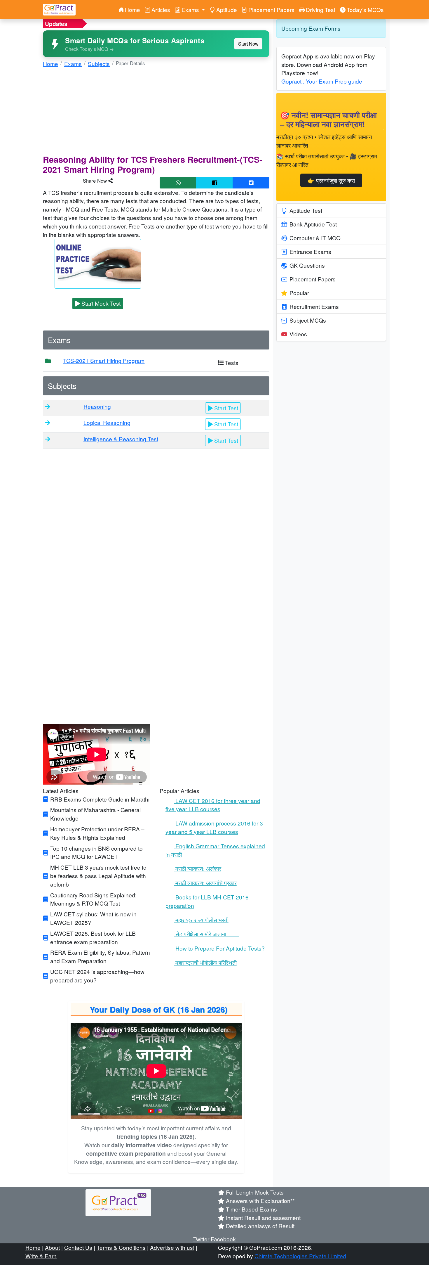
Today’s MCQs (365, 9)
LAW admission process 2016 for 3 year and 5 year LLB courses (214, 827)
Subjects (99, 64)
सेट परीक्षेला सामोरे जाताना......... (203, 934)
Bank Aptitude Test (313, 224)
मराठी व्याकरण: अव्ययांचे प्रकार (202, 883)
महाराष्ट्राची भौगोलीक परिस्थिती (202, 962)
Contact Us (78, 1247)
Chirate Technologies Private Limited (300, 1256)
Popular (299, 293)
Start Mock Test (100, 303)
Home (132, 9)
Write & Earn (41, 1256)
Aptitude (226, 9)
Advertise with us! (172, 1247)
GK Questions (307, 265)
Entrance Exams (310, 251)
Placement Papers (271, 9)
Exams (73, 64)
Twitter (201, 1239)
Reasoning (97, 406)
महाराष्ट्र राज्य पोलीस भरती (198, 920)
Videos (298, 334)
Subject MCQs (308, 320)
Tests (231, 362)
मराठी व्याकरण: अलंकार (194, 868)
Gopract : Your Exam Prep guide (321, 81)
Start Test (225, 408)
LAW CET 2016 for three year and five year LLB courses (212, 805)
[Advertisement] (156, 114)
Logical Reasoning (106, 422)
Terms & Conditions (121, 1247)
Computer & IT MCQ (315, 238)
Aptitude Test (306, 210)
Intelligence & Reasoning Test (120, 439)
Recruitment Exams (314, 306)
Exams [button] (191, 9)
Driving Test (320, 9)
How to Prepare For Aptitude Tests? (216, 948)
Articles (160, 9)
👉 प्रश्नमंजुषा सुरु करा (331, 180)
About (52, 1247)
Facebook (223, 1239)
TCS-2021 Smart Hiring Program (103, 360)
